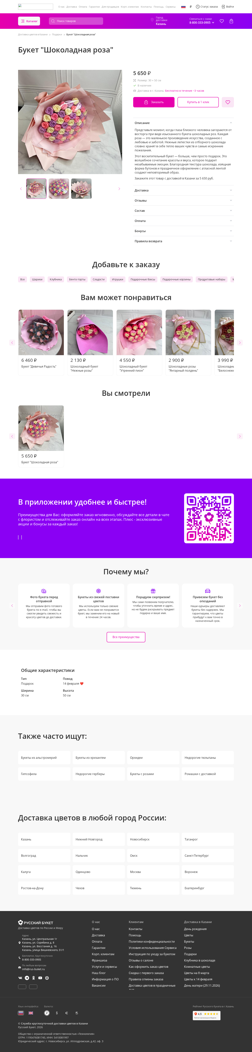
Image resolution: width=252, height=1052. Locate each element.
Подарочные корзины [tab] (177, 279)
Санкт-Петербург (197, 856)
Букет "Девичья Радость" (38, 362)
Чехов (80, 888)
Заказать (157, 102)
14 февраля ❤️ (73, 683)
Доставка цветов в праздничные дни (152, 987)
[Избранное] (221, 21)
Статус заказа (209, 6)
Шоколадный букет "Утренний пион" (133, 365)
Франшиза (99, 960)
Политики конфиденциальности (152, 941)
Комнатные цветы (197, 967)
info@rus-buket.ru (33, 969)
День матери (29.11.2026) (202, 985)
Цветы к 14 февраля (198, 979)
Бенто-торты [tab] (77, 279)
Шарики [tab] (37, 279)
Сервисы (171, 6)
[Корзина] (231, 21)
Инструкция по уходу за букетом (152, 954)
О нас (61, 6)
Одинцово (83, 872)
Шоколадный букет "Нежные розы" (84, 365)
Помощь (159, 6)
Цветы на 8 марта (196, 973)
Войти (230, 6)
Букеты (189, 941)
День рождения (195, 929)
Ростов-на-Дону (32, 888)
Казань (26, 839)
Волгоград (28, 856)
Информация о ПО (105, 979)
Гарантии (94, 6)
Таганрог (191, 839)
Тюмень (135, 888)
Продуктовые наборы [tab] (211, 279)
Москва (135, 872)
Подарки (190, 954)
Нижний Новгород (89, 839)
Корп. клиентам (130, 6)
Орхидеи (136, 758)
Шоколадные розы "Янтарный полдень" (183, 365)
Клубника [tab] (56, 279)
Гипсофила (29, 774)
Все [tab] (22, 279)
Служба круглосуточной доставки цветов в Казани (54, 1023)
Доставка (71, 6)
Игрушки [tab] (117, 279)
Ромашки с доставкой (200, 774)
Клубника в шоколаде (199, 960)
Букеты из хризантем (91, 758)
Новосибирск (139, 839)
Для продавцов (110, 6)
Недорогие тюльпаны (200, 758)
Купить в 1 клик (198, 102)
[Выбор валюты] (191, 6)
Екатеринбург (194, 888)
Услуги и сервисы (104, 967)
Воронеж (191, 872)
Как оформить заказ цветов (148, 967)
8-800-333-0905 (31, 959)
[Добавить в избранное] (228, 102)
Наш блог (99, 973)
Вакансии (99, 985)
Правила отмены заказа (146, 979)
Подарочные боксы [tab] (143, 279)
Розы (187, 948)
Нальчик (82, 856)
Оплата (83, 6)
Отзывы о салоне (141, 960)
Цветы (188, 935)
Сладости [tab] (99, 279)
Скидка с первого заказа (146, 973)
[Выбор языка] (183, 6)
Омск (133, 856)
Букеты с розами (142, 774)
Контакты (146, 6)
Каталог (32, 21)
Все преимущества (126, 637)
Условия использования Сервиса (153, 948)
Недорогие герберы (90, 774)
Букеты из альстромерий (39, 758)
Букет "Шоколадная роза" (39, 458)
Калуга (26, 872)
